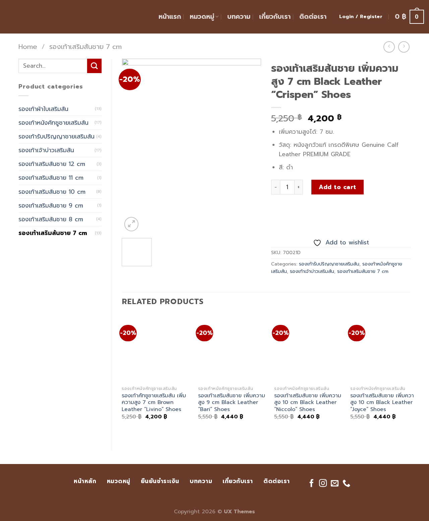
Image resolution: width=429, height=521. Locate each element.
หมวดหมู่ (202, 16)
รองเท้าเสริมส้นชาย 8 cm (50, 219)
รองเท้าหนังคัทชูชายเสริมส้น (53, 122)
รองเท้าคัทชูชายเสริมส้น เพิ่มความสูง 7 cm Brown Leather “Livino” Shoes (154, 402)
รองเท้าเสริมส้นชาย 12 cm (51, 164)
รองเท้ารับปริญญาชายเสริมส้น (56, 136)
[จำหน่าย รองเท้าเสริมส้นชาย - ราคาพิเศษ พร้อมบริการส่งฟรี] (38, 17)
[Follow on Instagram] (323, 483)
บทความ (238, 16)
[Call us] (346, 483)
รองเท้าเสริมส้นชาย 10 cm (51, 191)
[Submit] (94, 66)
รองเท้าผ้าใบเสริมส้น (43, 109)
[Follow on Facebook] (311, 483)
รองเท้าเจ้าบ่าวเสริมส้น (46, 150)
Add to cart (337, 187)
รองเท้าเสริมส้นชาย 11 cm (50, 177)
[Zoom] (131, 224)
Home (27, 47)
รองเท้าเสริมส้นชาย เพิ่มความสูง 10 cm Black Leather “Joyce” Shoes (383, 402)
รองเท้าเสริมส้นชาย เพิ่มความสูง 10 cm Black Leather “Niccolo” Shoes (307, 402)
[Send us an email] (335, 483)
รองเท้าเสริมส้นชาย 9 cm (50, 205)
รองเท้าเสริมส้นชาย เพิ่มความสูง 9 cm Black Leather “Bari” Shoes (231, 402)
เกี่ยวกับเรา (275, 16)
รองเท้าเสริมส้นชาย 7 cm (85, 47)
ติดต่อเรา (312, 16)
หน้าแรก (170, 16)
